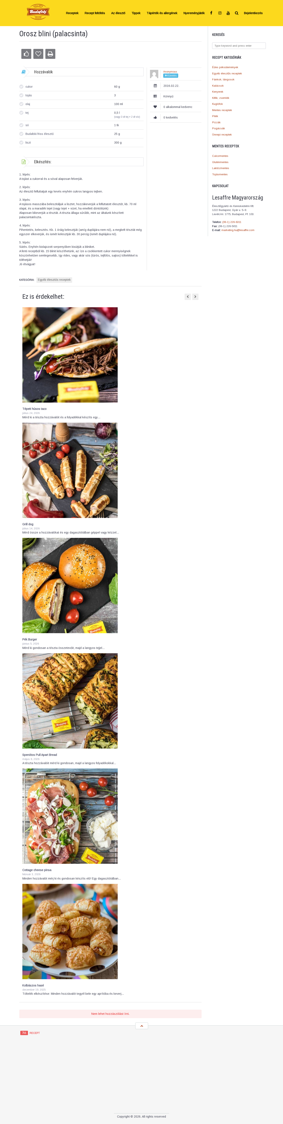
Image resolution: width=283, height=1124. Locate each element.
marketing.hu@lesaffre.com (237, 230)
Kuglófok (217, 103)
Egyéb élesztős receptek (227, 73)
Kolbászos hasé (33, 985)
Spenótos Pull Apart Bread (39, 754)
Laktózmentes (220, 168)
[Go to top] (141, 1025)
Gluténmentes (220, 162)
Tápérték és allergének (162, 13)
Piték (215, 116)
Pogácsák (218, 128)
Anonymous (170, 71)
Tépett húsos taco (34, 408)
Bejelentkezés (253, 13)
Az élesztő (118, 13)
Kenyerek (217, 91)
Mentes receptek (222, 110)
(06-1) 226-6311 (231, 222)
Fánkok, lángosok (223, 79)
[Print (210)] (50, 54)
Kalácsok (218, 85)
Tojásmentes (220, 174)
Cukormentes (220, 155)
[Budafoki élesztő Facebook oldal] (212, 13)
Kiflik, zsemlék (220, 97)
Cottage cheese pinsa (36, 870)
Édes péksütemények (225, 67)
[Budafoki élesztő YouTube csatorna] (228, 13)
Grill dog (27, 524)
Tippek (136, 13)
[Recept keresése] (237, 13)
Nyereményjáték (194, 13)
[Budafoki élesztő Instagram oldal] (220, 13)
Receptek (72, 13)
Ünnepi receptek (222, 134)
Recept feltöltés (95, 13)
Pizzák (216, 122)
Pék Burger (29, 639)
